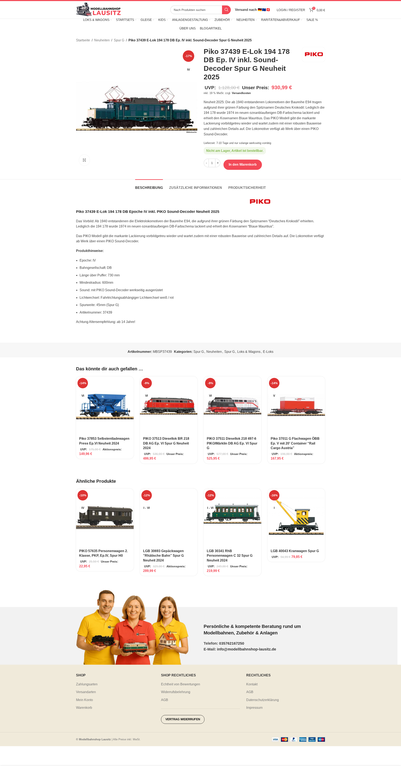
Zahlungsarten (87, 684)
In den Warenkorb (243, 164)
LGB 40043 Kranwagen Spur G (295, 551)
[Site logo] (98, 9)
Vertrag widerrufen (182, 719)
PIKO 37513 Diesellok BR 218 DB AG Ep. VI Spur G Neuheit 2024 (166, 443)
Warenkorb (84, 707)
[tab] (149, 185)
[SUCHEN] (226, 9)
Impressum (254, 707)
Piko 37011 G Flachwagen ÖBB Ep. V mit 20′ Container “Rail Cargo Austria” (295, 443)
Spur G (119, 40)
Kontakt (252, 684)
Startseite (83, 40)
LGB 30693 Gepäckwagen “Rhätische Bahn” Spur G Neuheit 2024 (163, 555)
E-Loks (268, 351)
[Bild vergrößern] (84, 160)
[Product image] (169, 517)
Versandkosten (241, 93)
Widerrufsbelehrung (175, 692)
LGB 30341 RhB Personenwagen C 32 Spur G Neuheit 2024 (230, 555)
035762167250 (231, 643)
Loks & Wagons (248, 351)
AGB (164, 700)
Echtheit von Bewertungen (180, 684)
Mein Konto (84, 700)
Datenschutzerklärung (262, 700)
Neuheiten (102, 40)
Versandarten (86, 692)
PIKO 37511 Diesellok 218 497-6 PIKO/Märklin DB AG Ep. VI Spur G (232, 443)
